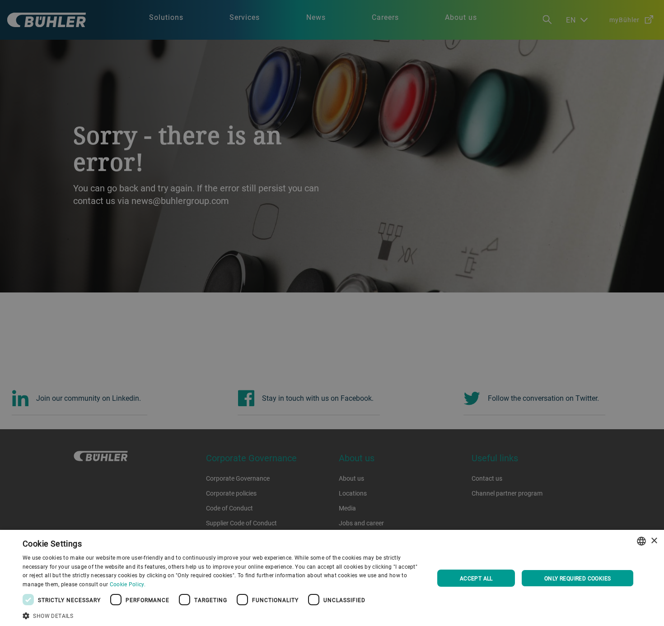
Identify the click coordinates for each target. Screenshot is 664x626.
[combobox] (641, 541)
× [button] (653, 541)
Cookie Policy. (127, 584)
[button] (222, 614)
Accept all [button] (476, 578)
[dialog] (332, 578)
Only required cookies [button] (577, 578)
